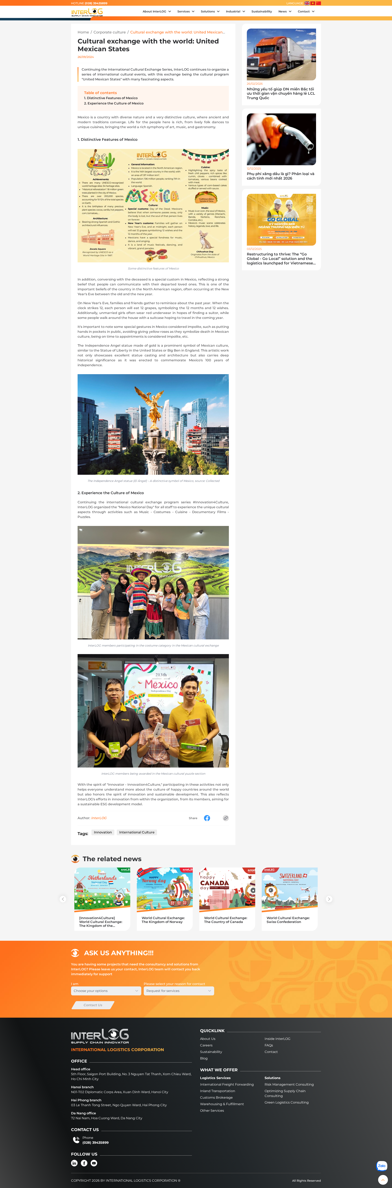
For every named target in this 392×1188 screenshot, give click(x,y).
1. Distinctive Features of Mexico (111, 98)
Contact (271, 1052)
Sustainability (211, 1052)
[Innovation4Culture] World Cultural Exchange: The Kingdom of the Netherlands (100, 922)
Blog (204, 1058)
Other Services (212, 1111)
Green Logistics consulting (287, 1102)
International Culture (137, 832)
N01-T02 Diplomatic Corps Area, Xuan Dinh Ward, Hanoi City (119, 1092)
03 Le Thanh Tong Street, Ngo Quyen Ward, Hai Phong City (119, 1105)
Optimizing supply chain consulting (285, 1093)
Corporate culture (110, 32)
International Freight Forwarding (227, 1084)
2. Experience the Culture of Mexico (114, 103)
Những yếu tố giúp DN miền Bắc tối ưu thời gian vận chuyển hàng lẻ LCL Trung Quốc (281, 93)
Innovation (103, 832)
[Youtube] (94, 1163)
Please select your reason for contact (174, 984)
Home (83, 32)
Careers (206, 1045)
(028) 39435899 (96, 3)
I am (74, 984)
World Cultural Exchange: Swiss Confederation (288, 920)
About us (207, 1039)
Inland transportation (217, 1091)
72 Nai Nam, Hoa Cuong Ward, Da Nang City (106, 1118)
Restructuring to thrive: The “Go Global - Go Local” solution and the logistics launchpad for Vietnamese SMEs (280, 258)
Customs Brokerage (216, 1097)
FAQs (269, 1045)
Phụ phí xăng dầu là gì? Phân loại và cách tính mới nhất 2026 (280, 176)
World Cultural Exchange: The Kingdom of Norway (163, 920)
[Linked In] (74, 1163)
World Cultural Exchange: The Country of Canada (225, 920)
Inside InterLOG (277, 1039)
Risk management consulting (289, 1084)
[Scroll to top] (383, 1180)
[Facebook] (84, 1163)
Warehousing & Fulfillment (222, 1104)
